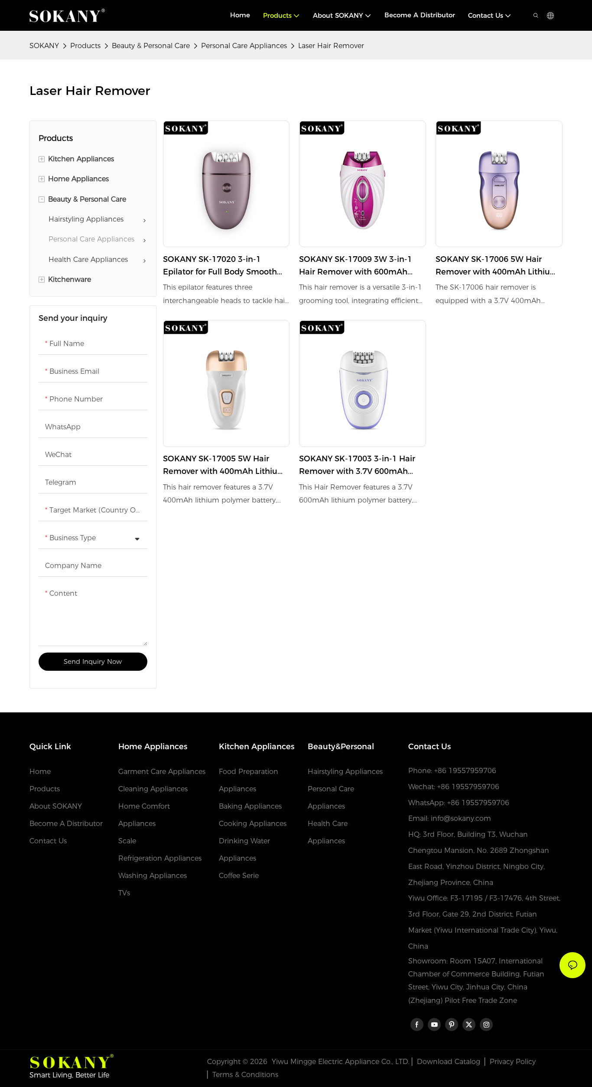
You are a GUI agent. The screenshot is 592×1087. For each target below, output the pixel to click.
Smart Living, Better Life (69, 1075)
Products (85, 46)
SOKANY (44, 46)
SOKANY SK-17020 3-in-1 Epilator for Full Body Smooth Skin (220, 266)
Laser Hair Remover (331, 46)
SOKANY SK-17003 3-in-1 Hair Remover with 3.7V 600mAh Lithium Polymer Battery (357, 466)
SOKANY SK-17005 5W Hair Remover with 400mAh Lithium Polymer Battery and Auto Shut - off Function (224, 466)
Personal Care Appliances (244, 46)
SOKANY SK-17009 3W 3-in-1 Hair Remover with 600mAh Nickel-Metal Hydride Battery (355, 266)
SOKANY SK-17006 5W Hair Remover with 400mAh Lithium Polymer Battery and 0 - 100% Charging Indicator (497, 266)
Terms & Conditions (245, 1075)
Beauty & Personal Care (151, 46)
